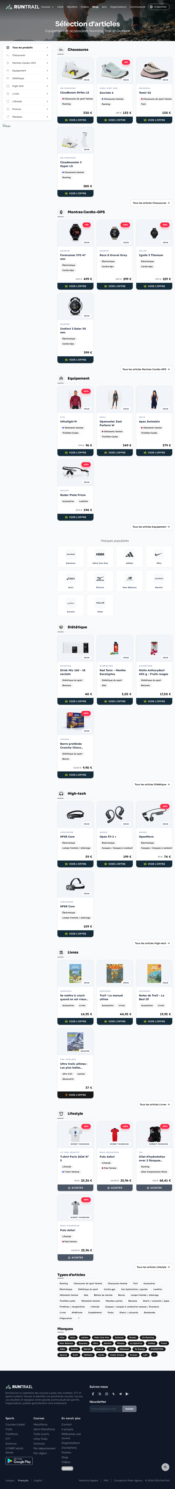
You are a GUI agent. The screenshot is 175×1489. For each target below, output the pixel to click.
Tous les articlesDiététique (150, 784)
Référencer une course (71, 1436)
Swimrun (11, 1443)
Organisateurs (118, 6)
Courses (45, 6)
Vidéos (85, 6)
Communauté (137, 6)
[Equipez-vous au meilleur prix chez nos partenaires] (27, 126)
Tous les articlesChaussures (149, 202)
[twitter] (99, 1394)
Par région (40, 1453)
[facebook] (93, 1394)
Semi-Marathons (44, 1429)
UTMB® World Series (14, 1450)
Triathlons (11, 1434)
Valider (129, 1408)
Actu (104, 6)
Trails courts (41, 1434)
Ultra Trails (40, 1438)
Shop (95, 6)
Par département (44, 1448)
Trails (8, 1429)
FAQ (106, 1480)
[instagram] (106, 1394)
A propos (67, 1429)
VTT (7, 1438)
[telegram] (120, 1394)
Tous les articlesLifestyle (151, 1267)
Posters (66, 1452)
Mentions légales (88, 1480)
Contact (67, 1424)
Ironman (39, 1443)
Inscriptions (69, 1447)
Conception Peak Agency (128, 1480)
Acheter (77, 1187)
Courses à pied (15, 1424)
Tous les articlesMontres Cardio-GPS (144, 369)
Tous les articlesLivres (153, 1104)
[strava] (113, 1394)
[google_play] (127, 1394)
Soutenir (67, 1468)
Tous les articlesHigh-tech (150, 943)
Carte (60, 6)
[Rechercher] (165, 1467)
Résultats (72, 6)
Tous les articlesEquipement (149, 526)
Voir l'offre (77, 120)
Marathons (40, 1424)
